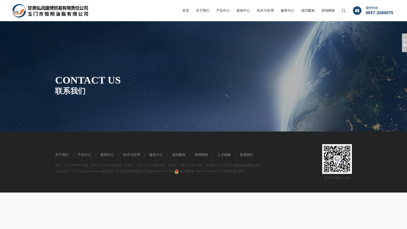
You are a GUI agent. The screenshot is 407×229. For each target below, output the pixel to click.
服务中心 (287, 10)
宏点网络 (226, 171)
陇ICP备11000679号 (161, 171)
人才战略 (224, 154)
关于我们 (202, 10)
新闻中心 (243, 10)
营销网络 (328, 10)
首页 (185, 10)
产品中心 (223, 10)
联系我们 (247, 154)
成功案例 (308, 10)
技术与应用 (265, 10)
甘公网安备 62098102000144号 (199, 171)
